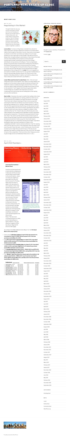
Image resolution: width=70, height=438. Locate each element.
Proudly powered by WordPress (11, 434)
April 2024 (46, 161)
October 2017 (47, 352)
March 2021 (46, 253)
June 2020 (46, 276)
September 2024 (47, 151)
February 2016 (47, 380)
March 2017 (46, 362)
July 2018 (46, 329)
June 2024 (46, 159)
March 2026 (46, 113)
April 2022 (46, 222)
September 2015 (47, 385)
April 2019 (46, 306)
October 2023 (47, 177)
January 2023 (47, 200)
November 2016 (47, 370)
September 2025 (47, 128)
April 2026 (46, 111)
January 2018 (46, 344)
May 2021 (46, 248)
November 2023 (47, 174)
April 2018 (46, 337)
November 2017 (47, 349)
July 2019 (46, 301)
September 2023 (47, 179)
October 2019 (47, 293)
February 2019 (47, 311)
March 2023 (46, 194)
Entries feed (46, 403)
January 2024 (47, 169)
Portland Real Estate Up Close (29, 4)
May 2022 (46, 220)
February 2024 (47, 167)
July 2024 (46, 156)
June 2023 (46, 187)
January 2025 (47, 141)
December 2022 (47, 202)
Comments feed (47, 406)
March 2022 (46, 225)
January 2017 (46, 367)
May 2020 (46, 278)
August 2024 (47, 154)
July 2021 (46, 243)
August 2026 (47, 101)
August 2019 (46, 299)
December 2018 (47, 316)
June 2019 (46, 304)
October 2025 (47, 126)
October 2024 (47, 149)
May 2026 (46, 108)
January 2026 (47, 118)
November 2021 (47, 235)
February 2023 (47, 197)
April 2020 (46, 281)
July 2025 (46, 134)
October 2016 (47, 372)
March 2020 (46, 283)
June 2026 (46, 106)
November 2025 (47, 123)
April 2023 (46, 192)
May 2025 (46, 139)
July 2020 (46, 273)
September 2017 (47, 354)
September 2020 (48, 268)
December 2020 (47, 260)
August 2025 (47, 131)
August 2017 (46, 357)
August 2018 (46, 326)
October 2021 (47, 238)
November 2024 (47, 146)
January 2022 (47, 230)
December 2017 (47, 347)
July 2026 (46, 103)
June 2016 (46, 375)
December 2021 (47, 232)
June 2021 (46, 245)
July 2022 (46, 215)
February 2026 (47, 116)
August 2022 (47, 212)
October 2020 (47, 265)
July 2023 (46, 184)
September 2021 (47, 240)
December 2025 (47, 121)
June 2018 (46, 332)
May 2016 (46, 377)
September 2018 (47, 324)
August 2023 (47, 182)
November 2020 (47, 263)
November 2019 (47, 291)
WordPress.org (47, 408)
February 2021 (47, 255)
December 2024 (47, 144)
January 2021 (46, 258)
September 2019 (47, 296)
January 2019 (46, 314)
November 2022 (47, 205)
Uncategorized (47, 393)
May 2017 (46, 359)
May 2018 (46, 334)
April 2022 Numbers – (13, 143)
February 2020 (47, 286)
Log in (45, 401)
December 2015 (47, 382)
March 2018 (46, 339)
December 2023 (47, 172)
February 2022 (47, 227)
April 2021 (46, 250)
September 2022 (47, 210)
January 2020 (47, 288)
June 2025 (46, 136)
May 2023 (46, 189)
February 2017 (47, 365)
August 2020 (47, 271)
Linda (49, 54)
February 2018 (47, 342)
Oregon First (49, 51)
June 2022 (46, 217)
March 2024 (46, 164)
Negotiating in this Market (14, 25)
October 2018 (47, 321)
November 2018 (47, 319)
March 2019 (46, 309)
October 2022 (47, 207)
